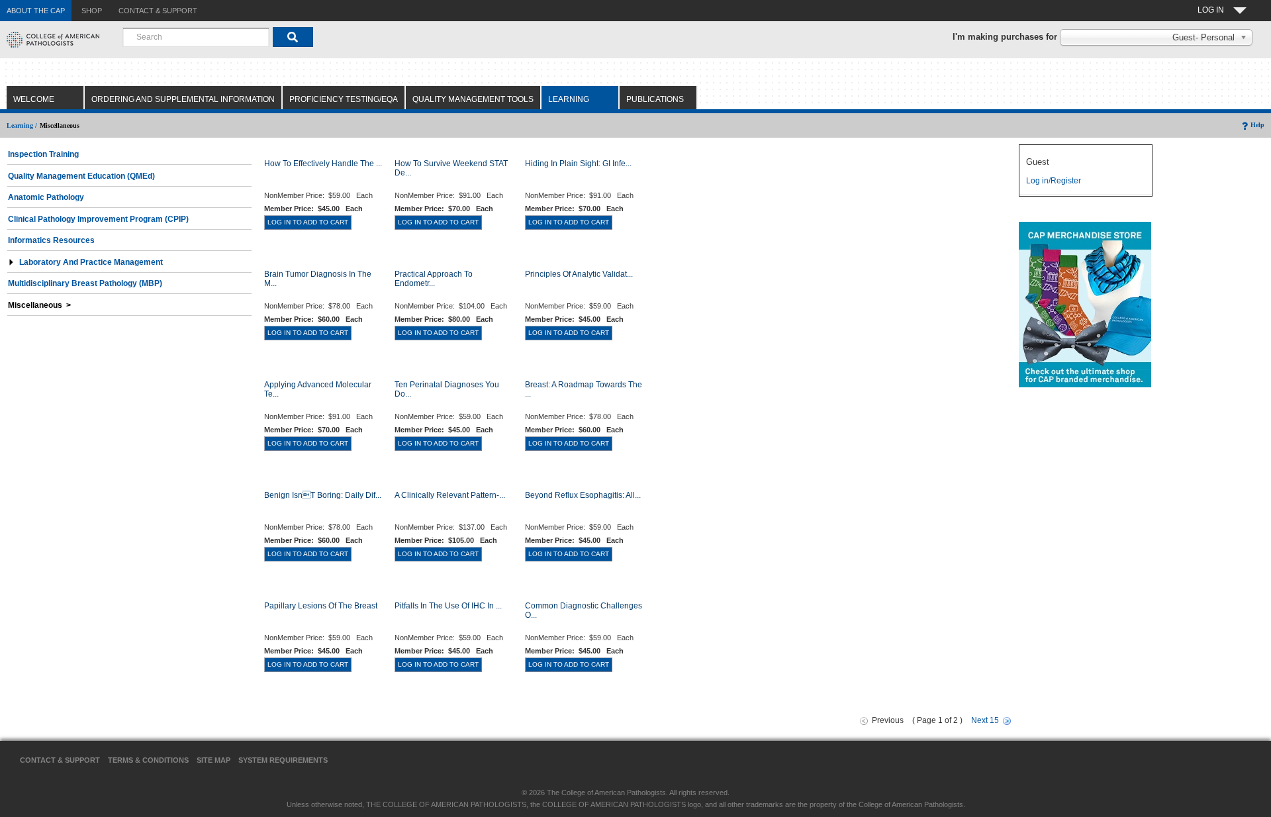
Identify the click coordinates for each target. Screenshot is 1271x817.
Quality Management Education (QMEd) (81, 176)
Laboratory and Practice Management (91, 262)
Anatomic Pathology (46, 197)
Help (1257, 124)
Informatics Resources (51, 240)
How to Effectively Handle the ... (323, 163)
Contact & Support (60, 760)
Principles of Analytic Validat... (579, 274)
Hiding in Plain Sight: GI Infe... (578, 163)
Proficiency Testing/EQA (343, 99)
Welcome (33, 99)
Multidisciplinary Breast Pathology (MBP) (85, 283)
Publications (655, 99)
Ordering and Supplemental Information (183, 99)
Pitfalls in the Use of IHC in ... (448, 605)
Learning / (22, 125)
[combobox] (195, 37)
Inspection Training (43, 154)
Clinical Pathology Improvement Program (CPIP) (98, 219)
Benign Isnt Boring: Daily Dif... (322, 495)
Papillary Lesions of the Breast (320, 605)
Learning (568, 99)
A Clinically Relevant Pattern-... (450, 495)
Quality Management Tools (473, 99)
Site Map (213, 760)
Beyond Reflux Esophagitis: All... (583, 495)
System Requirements (283, 760)
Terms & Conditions (148, 760)
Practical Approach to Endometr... (434, 278)
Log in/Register (1053, 180)
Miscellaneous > (39, 305)
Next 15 (985, 720)
